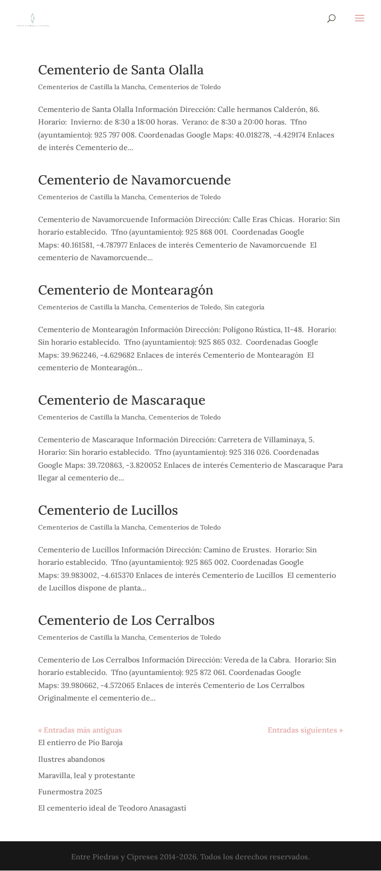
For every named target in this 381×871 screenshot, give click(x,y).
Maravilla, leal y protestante (86, 775)
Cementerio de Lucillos (108, 510)
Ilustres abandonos (71, 759)
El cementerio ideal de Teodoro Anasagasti (112, 807)
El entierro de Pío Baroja (80, 742)
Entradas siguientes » (305, 729)
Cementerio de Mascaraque (121, 400)
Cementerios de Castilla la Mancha (91, 87)
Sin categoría (244, 307)
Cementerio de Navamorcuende (134, 179)
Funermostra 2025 (70, 791)
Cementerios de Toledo (185, 87)
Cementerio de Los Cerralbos (126, 620)
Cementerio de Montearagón (125, 290)
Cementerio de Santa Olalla (121, 69)
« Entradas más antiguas (80, 729)
